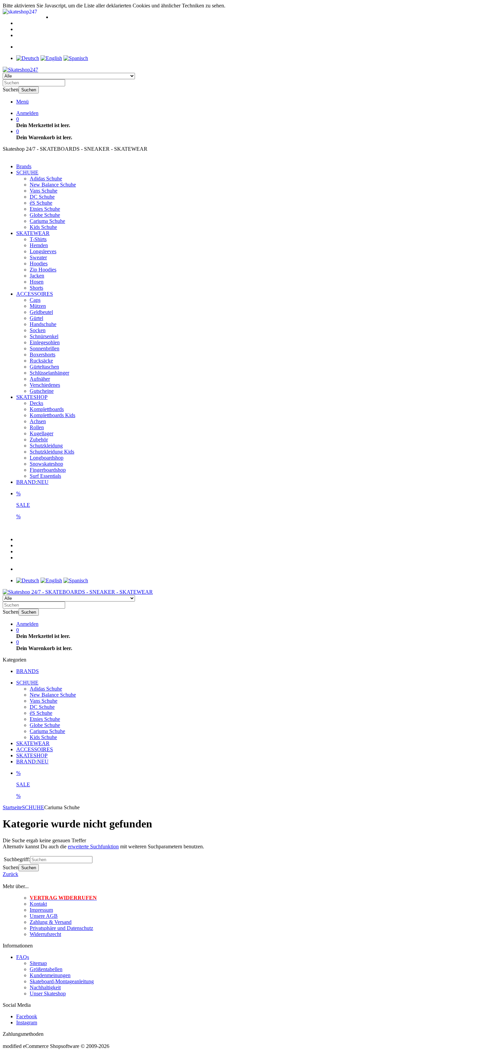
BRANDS (27, 671)
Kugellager (41, 433)
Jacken (37, 276)
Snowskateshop (46, 464)
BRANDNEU (32, 482)
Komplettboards (47, 409)
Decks (36, 403)
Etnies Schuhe (45, 209)
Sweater (38, 257)
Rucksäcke (41, 360)
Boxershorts (42, 354)
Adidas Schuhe (46, 178)
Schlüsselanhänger (49, 373)
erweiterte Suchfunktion (93, 846)
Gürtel (36, 318)
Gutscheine (42, 391)
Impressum (41, 910)
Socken (38, 330)
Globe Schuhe (45, 215)
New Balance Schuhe (53, 184)
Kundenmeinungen (50, 975)
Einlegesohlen (45, 342)
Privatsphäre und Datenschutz (61, 928)
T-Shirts (38, 239)
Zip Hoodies (43, 269)
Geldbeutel (41, 312)
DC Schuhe (42, 197)
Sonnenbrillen (44, 348)
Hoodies (39, 263)
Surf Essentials (45, 476)
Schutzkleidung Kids (52, 452)
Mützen (38, 306)
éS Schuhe (41, 203)
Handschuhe (43, 324)
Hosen (37, 282)
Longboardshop (46, 458)
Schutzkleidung (46, 445)
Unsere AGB (44, 916)
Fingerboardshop (48, 470)
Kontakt (38, 904)
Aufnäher (40, 379)
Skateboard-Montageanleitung (62, 981)
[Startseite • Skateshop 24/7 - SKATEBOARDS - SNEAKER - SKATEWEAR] (20, 69)
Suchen (28, 89)
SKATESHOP (32, 397)
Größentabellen (46, 969)
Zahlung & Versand (51, 922)
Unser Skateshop (48, 993)
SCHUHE (27, 172)
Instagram (26, 1022)
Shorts (36, 288)
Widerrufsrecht (45, 934)
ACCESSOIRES (34, 294)
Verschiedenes (45, 385)
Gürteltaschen (44, 367)
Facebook (26, 1016)
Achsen (38, 421)
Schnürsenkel (44, 336)
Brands (23, 166)
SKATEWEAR (33, 233)
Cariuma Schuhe (47, 221)
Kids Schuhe (43, 227)
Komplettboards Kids (52, 415)
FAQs (22, 957)
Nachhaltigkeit (45, 987)
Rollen (37, 427)
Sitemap (38, 963)
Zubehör (39, 439)
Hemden (39, 245)
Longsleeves (43, 251)
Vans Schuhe (43, 191)
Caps (35, 300)
